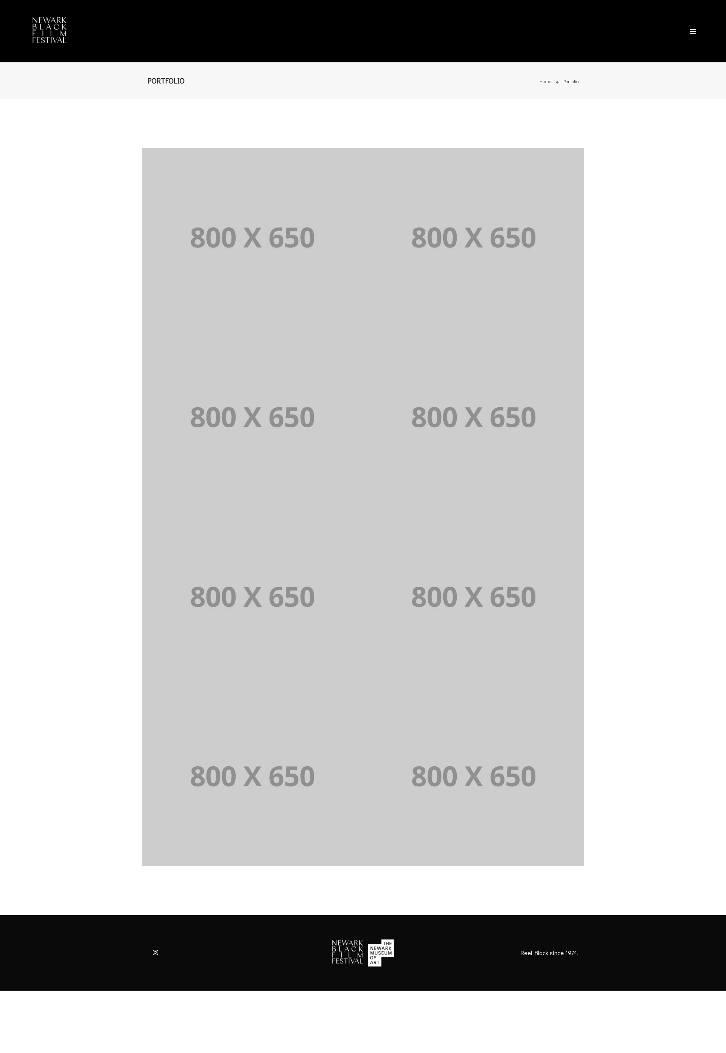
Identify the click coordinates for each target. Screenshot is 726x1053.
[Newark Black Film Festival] (49, 31)
